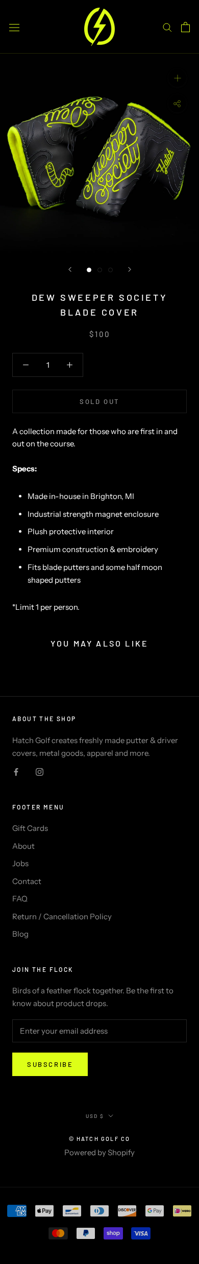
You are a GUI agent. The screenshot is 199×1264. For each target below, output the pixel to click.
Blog (20, 934)
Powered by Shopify (99, 1152)
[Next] (129, 269)
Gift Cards (30, 828)
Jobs (20, 863)
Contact (26, 881)
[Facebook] (16, 772)
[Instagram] (39, 772)
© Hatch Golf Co (100, 1138)
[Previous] (69, 269)
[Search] (167, 27)
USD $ (95, 1116)
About (23, 846)
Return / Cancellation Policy (62, 916)
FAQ (20, 898)
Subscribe (50, 1064)
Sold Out (99, 401)
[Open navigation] (14, 26)
